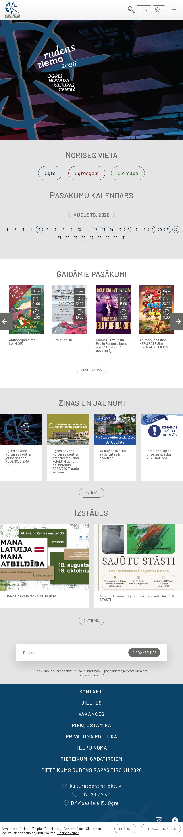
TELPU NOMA (91, 747)
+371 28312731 (95, 794)
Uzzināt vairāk (68, 833)
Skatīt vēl (92, 493)
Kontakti (91, 691)
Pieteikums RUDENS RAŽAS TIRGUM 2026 (91, 770)
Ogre (50, 173)
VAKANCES (91, 714)
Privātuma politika (91, 736)
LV (143, 10)
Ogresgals (87, 173)
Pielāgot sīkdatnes (161, 829)
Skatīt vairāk (91, 369)
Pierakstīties (144, 652)
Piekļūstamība (91, 725)
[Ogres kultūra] (12, 9)
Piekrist (125, 829)
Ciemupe (128, 173)
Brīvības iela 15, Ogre (95, 803)
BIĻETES (91, 702)
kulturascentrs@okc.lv (95, 785)
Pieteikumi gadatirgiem (91, 759)
